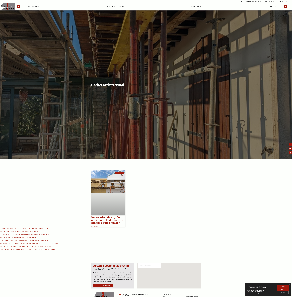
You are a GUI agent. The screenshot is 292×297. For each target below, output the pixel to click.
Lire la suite (94, 226)
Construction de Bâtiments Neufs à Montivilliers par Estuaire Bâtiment (27, 249)
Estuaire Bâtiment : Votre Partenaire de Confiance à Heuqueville (25, 228)
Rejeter (283, 289)
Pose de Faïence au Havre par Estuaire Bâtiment (18, 237)
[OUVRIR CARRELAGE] (200, 6)
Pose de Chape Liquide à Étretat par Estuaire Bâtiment (20, 231)
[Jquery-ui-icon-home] (18, 6)
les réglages (258, 293)
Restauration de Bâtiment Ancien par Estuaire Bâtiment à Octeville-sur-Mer (29, 243)
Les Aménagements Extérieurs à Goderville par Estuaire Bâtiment (25, 234)
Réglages (283, 292)
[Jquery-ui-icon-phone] (290, 144)
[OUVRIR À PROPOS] (275, 6)
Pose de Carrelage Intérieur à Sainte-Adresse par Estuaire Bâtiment (26, 246)
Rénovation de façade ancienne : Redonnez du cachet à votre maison (107, 220)
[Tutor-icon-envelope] (285, 6)
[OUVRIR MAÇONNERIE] (38, 6)
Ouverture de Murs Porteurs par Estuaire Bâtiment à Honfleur (24, 240)
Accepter (283, 286)
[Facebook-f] (290, 152)
